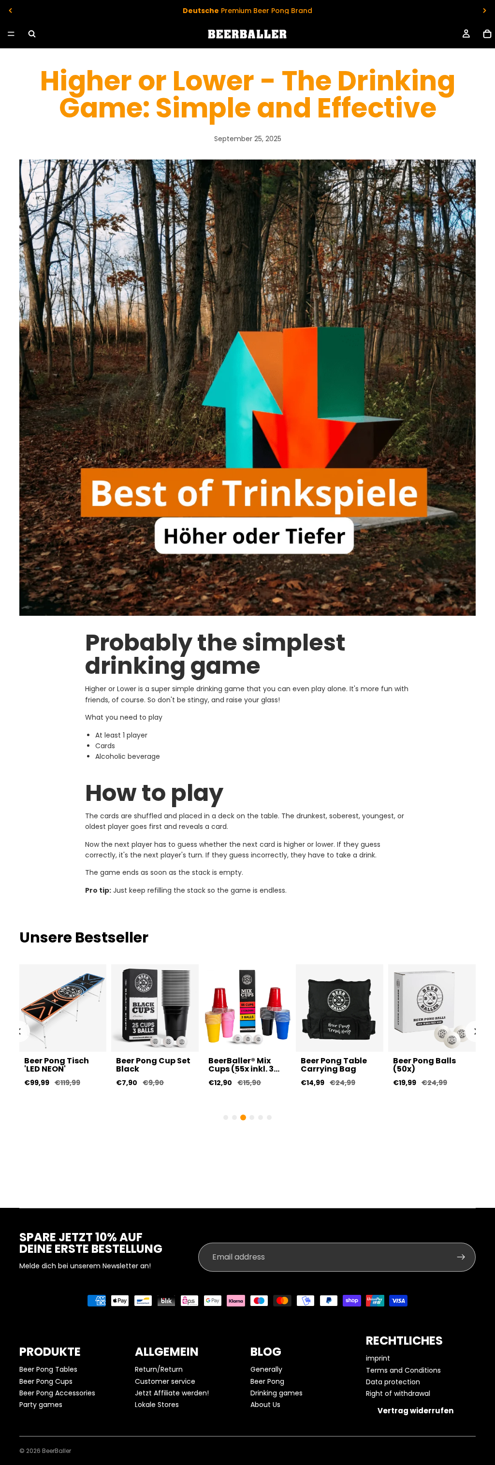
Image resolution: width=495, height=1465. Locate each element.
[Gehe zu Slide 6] (269, 1117)
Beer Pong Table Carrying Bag (334, 1065)
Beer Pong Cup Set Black (153, 1065)
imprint (378, 1358)
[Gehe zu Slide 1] (225, 1117)
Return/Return (159, 1369)
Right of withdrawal (398, 1393)
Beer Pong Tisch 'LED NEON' (56, 1065)
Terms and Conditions (403, 1370)
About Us (265, 1404)
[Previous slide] (10, 10)
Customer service (165, 1381)
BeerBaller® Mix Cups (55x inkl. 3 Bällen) (241, 1069)
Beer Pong (267, 1381)
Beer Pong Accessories (57, 1393)
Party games (40, 1404)
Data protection (393, 1382)
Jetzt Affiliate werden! (172, 1393)
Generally (266, 1369)
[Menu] (11, 34)
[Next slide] (484, 10)
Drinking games (276, 1393)
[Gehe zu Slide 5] (260, 1117)
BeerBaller (56, 1451)
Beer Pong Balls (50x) (424, 1065)
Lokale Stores (157, 1404)
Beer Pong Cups (46, 1381)
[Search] (32, 33)
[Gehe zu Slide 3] (243, 1117)
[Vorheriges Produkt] (19, 1031)
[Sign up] (461, 1257)
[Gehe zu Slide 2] (234, 1117)
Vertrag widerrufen (415, 1411)
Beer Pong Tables (48, 1369)
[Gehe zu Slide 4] (251, 1117)
